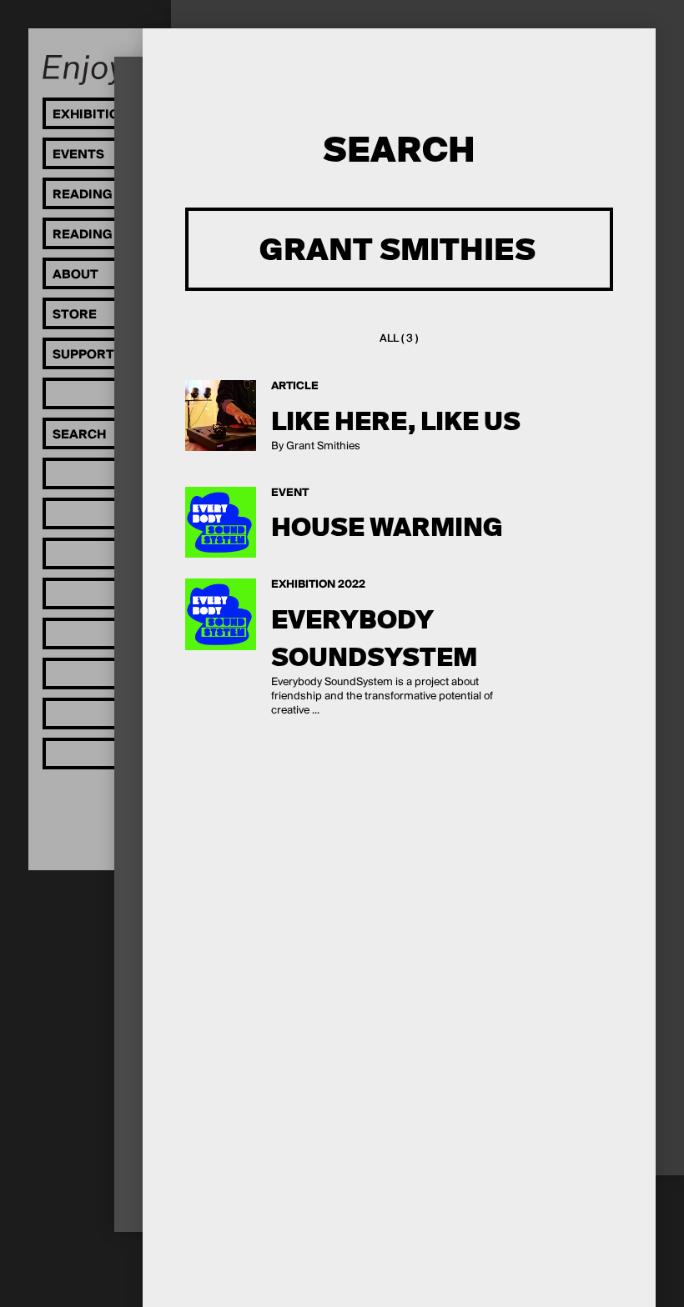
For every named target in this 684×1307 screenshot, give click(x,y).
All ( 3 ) (399, 339)
